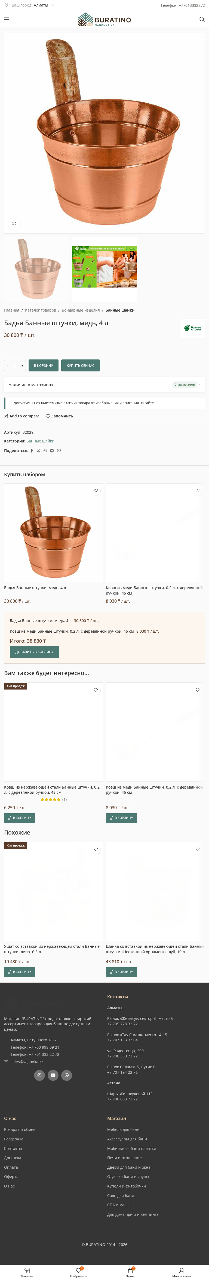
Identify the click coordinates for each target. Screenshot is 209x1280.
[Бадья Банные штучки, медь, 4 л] (53, 730)
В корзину (43, 366)
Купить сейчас (80, 366)
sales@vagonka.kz (27, 1262)
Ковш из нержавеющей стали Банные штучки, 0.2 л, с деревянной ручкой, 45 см (52, 989)
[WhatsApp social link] (45, 450)
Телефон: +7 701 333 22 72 (35, 1255)
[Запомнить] (95, 689)
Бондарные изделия (81, 310)
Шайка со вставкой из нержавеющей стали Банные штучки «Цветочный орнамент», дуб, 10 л (155, 1149)
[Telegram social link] (52, 450)
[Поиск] (202, 19)
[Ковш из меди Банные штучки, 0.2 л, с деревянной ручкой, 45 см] (155, 730)
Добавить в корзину (34, 850)
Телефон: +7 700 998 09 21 (35, 1248)
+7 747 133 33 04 (122, 1240)
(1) (64, 999)
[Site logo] (104, 18)
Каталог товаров (40, 310)
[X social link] (38, 450)
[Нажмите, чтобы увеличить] (14, 224)
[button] (19, 1017)
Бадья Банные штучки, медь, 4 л (35, 785)
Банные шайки (120, 310)
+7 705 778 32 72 (122, 1224)
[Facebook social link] (31, 450)
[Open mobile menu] (6, 19)
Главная (11, 310)
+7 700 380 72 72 (122, 1256)
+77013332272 (192, 5)
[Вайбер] (59, 450)
